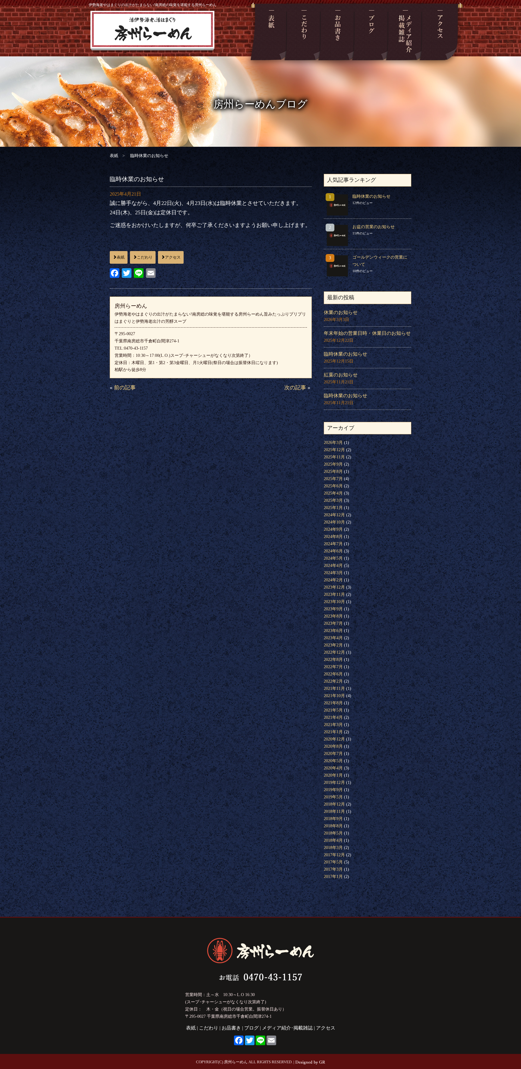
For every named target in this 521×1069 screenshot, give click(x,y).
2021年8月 (333, 703)
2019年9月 (333, 790)
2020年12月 (334, 739)
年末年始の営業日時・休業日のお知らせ (367, 333)
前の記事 (125, 388)
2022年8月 (333, 659)
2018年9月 (333, 818)
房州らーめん (152, 32)
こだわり (304, 32)
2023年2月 (333, 645)
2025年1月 (333, 507)
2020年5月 (333, 761)
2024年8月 (333, 536)
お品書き (338, 32)
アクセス (440, 32)
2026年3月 (333, 442)
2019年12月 (334, 782)
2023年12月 (334, 587)
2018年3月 (333, 847)
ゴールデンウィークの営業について (379, 261)
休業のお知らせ (341, 312)
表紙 (271, 32)
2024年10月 (334, 522)
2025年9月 (333, 464)
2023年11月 (334, 594)
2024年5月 (333, 558)
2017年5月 (333, 862)
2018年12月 (334, 804)
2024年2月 (333, 580)
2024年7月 (333, 544)
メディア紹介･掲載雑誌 (405, 32)
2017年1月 (333, 876)
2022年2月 (333, 681)
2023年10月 (334, 601)
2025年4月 (333, 493)
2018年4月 (333, 840)
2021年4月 (333, 717)
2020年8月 (333, 746)
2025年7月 (333, 478)
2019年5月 (333, 797)
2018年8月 (333, 826)
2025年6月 (333, 486)
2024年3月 (333, 573)
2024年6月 (333, 551)
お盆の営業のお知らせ (373, 227)
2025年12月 (334, 450)
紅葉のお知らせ (341, 374)
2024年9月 (333, 529)
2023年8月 (333, 616)
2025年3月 (333, 500)
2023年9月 (333, 609)
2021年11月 (334, 688)
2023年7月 (333, 623)
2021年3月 (333, 724)
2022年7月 (333, 667)
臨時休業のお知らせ (371, 196)
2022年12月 (334, 652)
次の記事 (295, 388)
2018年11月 (334, 811)
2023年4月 (333, 638)
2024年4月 (333, 565)
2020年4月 (333, 768)
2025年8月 (333, 471)
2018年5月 (333, 833)
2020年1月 (333, 775)
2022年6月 (333, 674)
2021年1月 (333, 732)
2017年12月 (334, 855)
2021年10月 (334, 695)
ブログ (371, 32)
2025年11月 (334, 457)
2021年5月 (333, 710)
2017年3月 (333, 869)
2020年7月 (333, 753)
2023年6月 (333, 630)
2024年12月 (334, 515)
